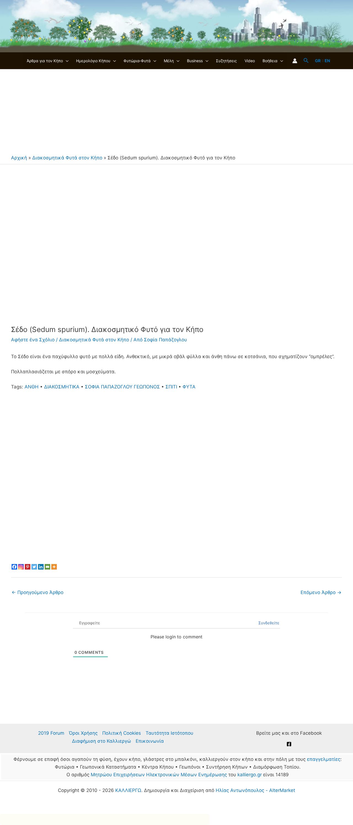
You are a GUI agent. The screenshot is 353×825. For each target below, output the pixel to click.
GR (318, 60)
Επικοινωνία (150, 741)
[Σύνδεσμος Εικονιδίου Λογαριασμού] (294, 60)
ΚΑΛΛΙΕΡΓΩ (128, 790)
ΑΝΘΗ (32, 387)
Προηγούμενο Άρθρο (37, 592)
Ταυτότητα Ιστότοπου (169, 733)
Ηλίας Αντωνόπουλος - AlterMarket (255, 790)
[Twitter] (34, 567)
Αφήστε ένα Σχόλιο (33, 339)
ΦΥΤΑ (189, 387)
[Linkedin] (41, 567)
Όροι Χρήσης (83, 733)
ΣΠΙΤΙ (171, 387)
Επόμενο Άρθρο (321, 592)
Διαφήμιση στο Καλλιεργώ (101, 741)
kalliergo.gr (249, 774)
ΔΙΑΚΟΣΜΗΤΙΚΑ (61, 387)
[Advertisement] (176, 110)
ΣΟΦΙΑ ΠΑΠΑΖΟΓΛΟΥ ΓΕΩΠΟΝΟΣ (122, 387)
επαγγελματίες (323, 759)
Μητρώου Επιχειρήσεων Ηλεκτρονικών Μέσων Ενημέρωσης (159, 774)
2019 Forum (51, 733)
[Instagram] (21, 567)
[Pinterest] (27, 567)
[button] (65, 61)
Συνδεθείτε (268, 622)
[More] (54, 567)
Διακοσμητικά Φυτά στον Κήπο (67, 157)
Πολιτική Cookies (121, 733)
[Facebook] (14, 567)
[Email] (47, 567)
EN (327, 60)
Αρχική (19, 157)
